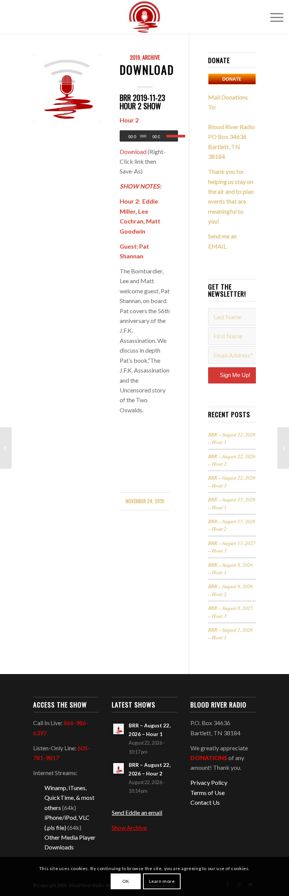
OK (125, 881)
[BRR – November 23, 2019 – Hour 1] (283, 448)
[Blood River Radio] (144, 17)
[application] (149, 136)
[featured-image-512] (67, 88)
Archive (151, 57)
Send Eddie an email (137, 812)
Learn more (162, 881)
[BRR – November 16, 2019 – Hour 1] (6, 448)
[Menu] (273, 17)
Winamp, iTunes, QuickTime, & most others (69, 797)
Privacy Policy (208, 782)
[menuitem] (273, 17)
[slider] (172, 136)
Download (147, 69)
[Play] (125, 136)
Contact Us (205, 802)
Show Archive (129, 827)
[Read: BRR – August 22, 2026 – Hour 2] (118, 768)
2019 (135, 57)
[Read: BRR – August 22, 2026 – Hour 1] (118, 729)
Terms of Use (207, 792)
